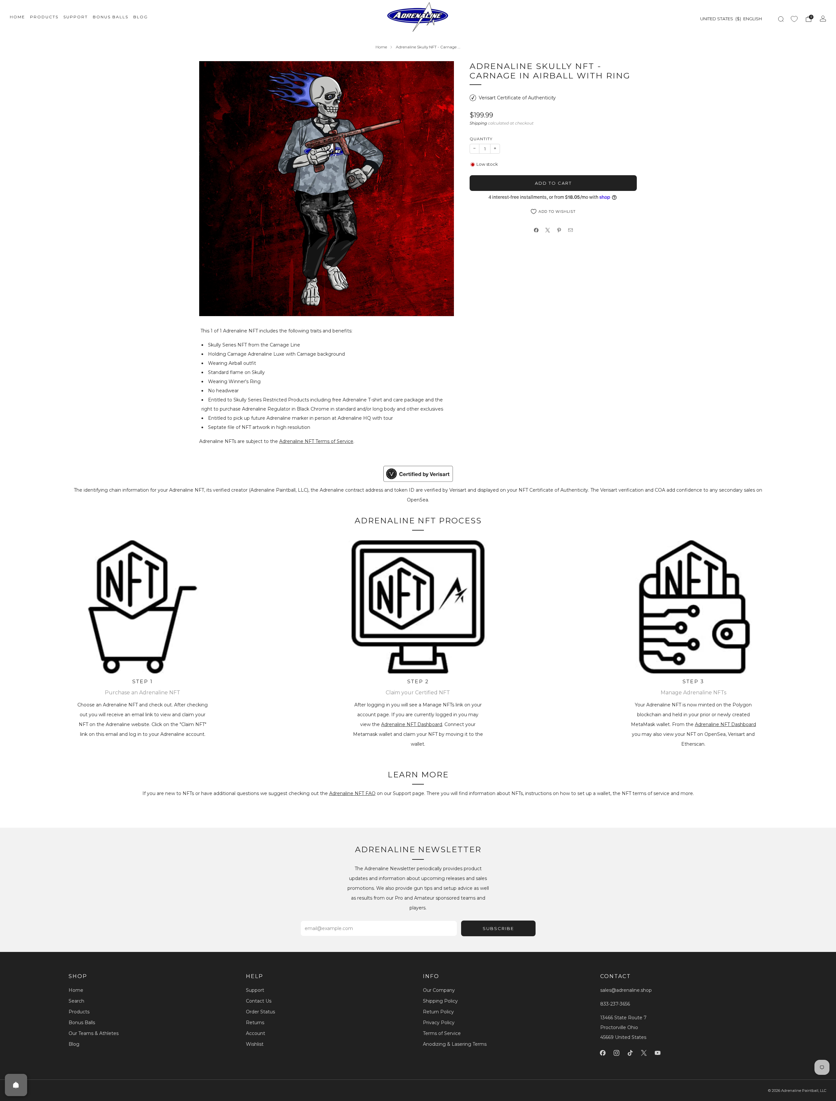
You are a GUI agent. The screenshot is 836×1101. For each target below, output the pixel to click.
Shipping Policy (440, 1001)
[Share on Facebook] (536, 230)
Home (17, 16)
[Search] (781, 19)
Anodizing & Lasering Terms (455, 1044)
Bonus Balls (110, 16)
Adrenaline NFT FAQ (352, 793)
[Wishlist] (794, 19)
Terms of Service (442, 1033)
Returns (255, 1022)
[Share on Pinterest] (558, 230)
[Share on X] (547, 230)
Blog (140, 16)
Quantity (481, 138)
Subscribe (498, 928)
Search (76, 1001)
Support (75, 16)
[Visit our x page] (644, 1053)
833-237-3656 (615, 1004)
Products (44, 16)
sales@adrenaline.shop (626, 990)
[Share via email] (570, 230)
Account (255, 1033)
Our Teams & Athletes (94, 1033)
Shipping (478, 123)
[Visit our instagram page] (616, 1053)
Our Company (439, 990)
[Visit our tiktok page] (630, 1053)
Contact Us (258, 1001)
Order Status (260, 1012)
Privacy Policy (439, 1022)
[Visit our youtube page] (658, 1053)
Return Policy (438, 1012)
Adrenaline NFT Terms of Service (316, 441)
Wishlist (255, 1044)
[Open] (16, 1085)
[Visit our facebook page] (603, 1053)
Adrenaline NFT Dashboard (411, 724)
